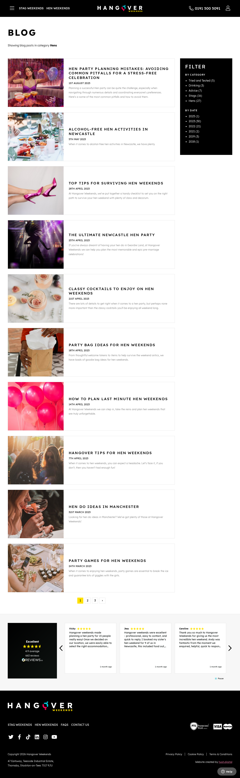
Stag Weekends (31, 8)
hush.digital (225, 761)
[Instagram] (46, 737)
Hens (192, 101)
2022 (192, 126)
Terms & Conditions (220, 754)
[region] (145, 648)
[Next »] (102, 600)
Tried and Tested (199, 80)
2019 (192, 136)
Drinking (194, 85)
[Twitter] (11, 737)
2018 (192, 141)
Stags (192, 95)
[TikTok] (28, 737)
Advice (193, 90)
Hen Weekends (58, 8)
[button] (61, 648)
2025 (192, 116)
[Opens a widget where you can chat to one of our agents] (226, 771)
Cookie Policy (196, 754)
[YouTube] (54, 737)
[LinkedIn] (37, 737)
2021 (192, 131)
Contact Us (80, 724)
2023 (192, 121)
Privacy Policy (174, 754)
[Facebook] (20, 737)
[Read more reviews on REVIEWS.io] (32, 660)
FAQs (64, 724)
